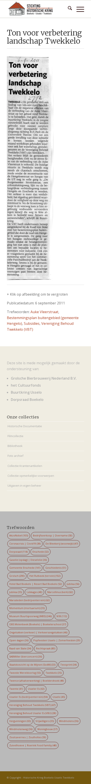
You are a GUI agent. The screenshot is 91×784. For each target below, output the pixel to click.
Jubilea (73, 584)
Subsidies (32, 323)
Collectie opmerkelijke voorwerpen (31, 476)
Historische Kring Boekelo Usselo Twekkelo (48, 777)
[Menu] (78, 9)
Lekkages (34, 592)
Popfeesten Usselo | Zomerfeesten (56, 640)
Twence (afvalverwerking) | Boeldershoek (36, 680)
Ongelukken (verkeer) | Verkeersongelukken (38, 632)
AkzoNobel (18, 535)
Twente (16, 688)
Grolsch (17, 575)
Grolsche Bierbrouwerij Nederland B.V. (44, 378)
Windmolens (68, 721)
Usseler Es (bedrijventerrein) (28, 696)
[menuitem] (67, 9)
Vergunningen (20, 721)
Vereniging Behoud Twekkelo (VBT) (32, 705)
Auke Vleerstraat (44, 311)
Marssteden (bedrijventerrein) (29, 600)
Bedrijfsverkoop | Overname (52, 535)
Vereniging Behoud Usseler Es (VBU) (32, 713)
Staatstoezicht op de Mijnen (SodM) (32, 664)
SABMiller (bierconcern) (25, 656)
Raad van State (20, 648)
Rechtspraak (45, 648)
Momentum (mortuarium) (27, 608)
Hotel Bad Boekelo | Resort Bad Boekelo (35, 584)
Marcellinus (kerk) (60, 592)
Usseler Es (36, 688)
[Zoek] (67, 9)
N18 (62, 616)
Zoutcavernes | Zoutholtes (27, 737)
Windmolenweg (20, 729)
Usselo (59, 696)
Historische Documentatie (25, 426)
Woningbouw (47, 729)
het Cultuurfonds (26, 385)
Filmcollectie (15, 436)
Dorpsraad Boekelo (27, 399)
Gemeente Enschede (24, 567)
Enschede (40, 551)
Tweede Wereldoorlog (25, 672)
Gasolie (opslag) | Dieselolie (28, 559)
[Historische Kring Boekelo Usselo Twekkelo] (38, 9)
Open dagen (18, 640)
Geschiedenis (55, 567)
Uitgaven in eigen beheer (24, 486)
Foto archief (15, 456)
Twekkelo (54, 672)
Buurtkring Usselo (26, 392)
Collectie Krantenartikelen (25, 466)
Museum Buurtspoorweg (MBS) (30, 616)
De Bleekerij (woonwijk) (62, 543)
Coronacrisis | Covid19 (25, 543)
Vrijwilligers (45, 721)
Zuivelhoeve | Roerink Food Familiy (33, 745)
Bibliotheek (15, 446)
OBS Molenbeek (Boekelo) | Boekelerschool (37, 624)
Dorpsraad (18, 551)
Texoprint (68, 664)
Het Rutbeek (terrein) (45, 575)
